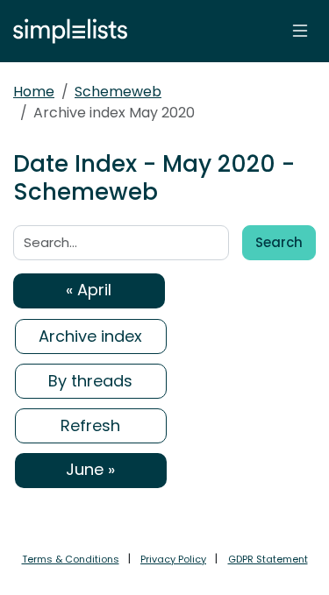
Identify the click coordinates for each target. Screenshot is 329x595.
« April (88, 290)
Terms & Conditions (70, 559)
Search (279, 242)
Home (33, 91)
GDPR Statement (268, 559)
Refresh (90, 425)
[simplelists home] (65, 31)
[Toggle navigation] (300, 30)
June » (90, 469)
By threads (90, 381)
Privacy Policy (173, 559)
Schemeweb (118, 91)
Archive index (90, 336)
